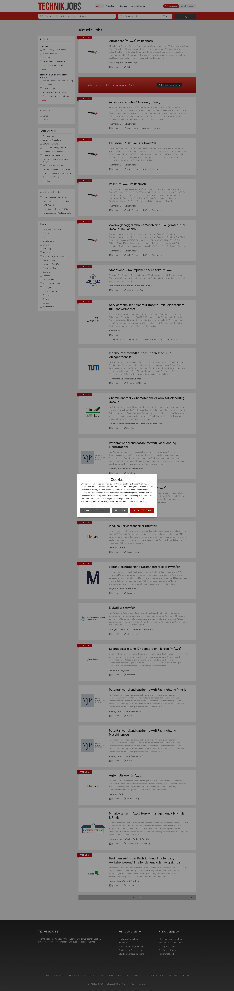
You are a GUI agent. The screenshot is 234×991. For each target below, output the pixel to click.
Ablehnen (120, 510)
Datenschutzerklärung (138, 501)
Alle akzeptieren (142, 510)
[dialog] (117, 495)
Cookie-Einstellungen (95, 510)
